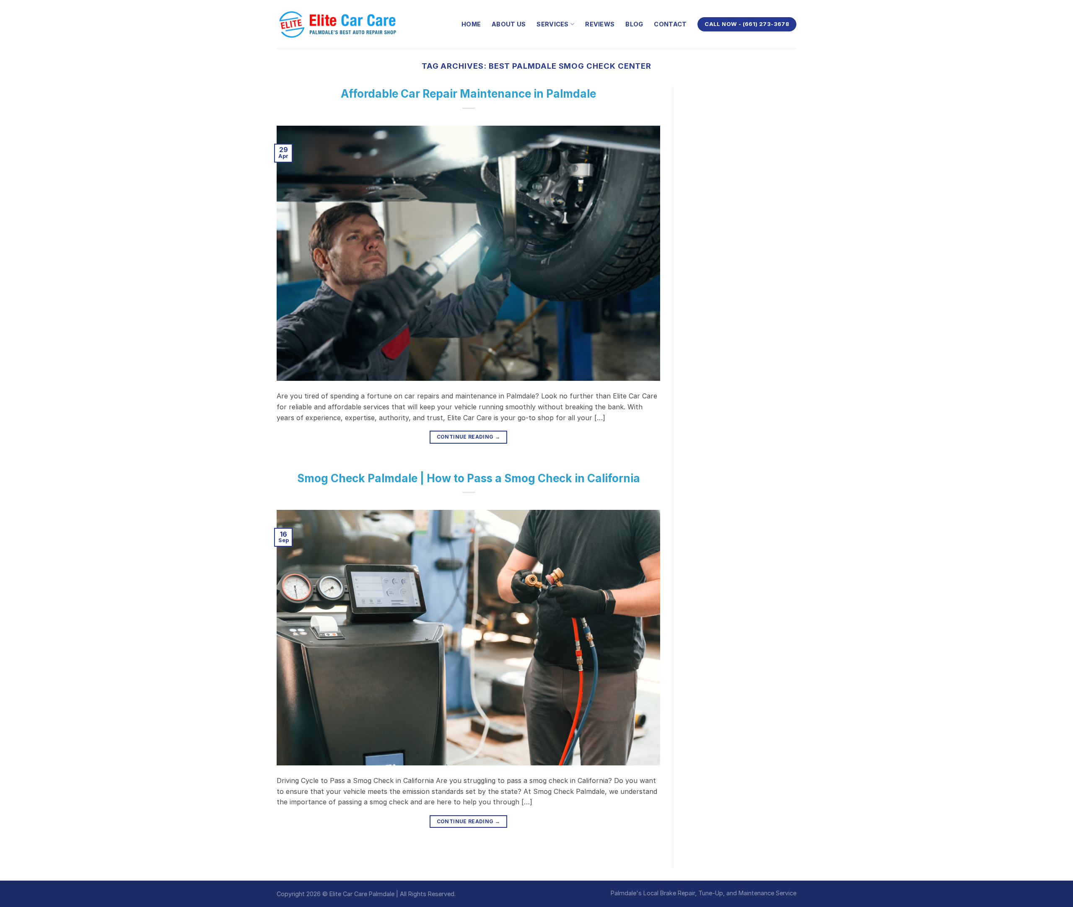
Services (552, 24)
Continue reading (468, 437)
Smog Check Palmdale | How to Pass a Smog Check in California (468, 478)
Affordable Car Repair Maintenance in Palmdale (468, 93)
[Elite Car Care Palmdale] (339, 24)
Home (471, 24)
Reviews (599, 24)
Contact (670, 24)
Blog (634, 24)
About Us (509, 24)
